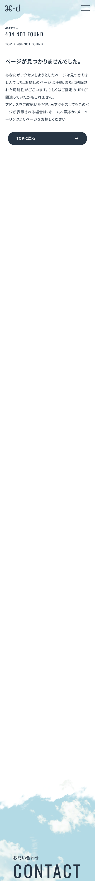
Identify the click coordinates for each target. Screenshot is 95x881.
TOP (8, 44)
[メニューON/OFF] (85, 8)
